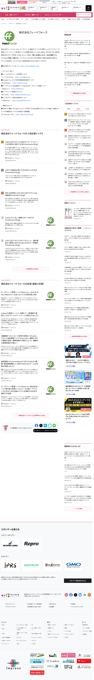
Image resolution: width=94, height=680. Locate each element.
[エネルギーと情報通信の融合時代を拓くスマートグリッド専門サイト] (68, 662)
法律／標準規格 (6, 637)
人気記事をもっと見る (32, 269)
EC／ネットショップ (21, 640)
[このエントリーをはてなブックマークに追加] (45, 425)
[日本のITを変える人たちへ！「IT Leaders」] (53, 662)
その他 (33, 643)
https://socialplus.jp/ (22, 77)
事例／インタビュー (69, 625)
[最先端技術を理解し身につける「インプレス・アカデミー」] (84, 667)
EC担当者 (33, 2)
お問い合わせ (52, 604)
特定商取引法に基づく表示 (34, 606)
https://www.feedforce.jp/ (30, 66)
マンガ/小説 (68, 631)
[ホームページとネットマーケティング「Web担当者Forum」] (68, 656)
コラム (49, 631)
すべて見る (79, 508)
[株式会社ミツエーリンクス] (10, 544)
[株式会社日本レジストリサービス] (10, 565)
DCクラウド (67, 1)
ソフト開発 (58, 1)
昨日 (68, 109)
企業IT (54, 1)
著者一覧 (11, 23)
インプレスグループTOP (77, 606)
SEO (3, 19)
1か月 (87, 109)
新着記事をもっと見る (79, 93)
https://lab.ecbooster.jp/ (25, 114)
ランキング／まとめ (53, 637)
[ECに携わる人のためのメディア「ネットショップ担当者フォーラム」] (84, 662)
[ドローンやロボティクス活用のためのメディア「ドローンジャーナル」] (68, 667)
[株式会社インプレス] (13, 664)
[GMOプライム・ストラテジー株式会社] (73, 565)
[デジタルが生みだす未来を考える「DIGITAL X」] (53, 667)
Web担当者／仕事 (36, 633)
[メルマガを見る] (66, 595)
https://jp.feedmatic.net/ (21, 100)
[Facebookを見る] (71, 595)
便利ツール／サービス (53, 634)
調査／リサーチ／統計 (74, 19)
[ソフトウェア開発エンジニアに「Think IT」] (53, 656)
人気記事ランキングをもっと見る (79, 192)
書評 (66, 628)
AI (22, 19)
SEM (18, 643)
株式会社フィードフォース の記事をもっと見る (32, 415)
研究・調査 (73, 1)
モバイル (34, 640)
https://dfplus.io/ (17, 89)
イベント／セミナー (69, 634)
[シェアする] (36, 425)
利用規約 (73, 604)
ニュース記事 (86, 628)
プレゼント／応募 (87, 631)
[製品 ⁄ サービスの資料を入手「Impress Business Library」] (37, 667)
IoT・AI (63, 1)
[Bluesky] (80, 595)
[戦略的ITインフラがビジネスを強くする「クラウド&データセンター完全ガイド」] (37, 656)
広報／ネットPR (6, 640)
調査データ (51, 628)
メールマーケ (5, 643)
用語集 (84, 634)
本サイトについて (10, 604)
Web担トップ (4, 23)
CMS (63, 19)
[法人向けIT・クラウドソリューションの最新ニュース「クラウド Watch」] (37, 662)
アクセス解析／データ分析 (38, 19)
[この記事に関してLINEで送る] (54, 425)
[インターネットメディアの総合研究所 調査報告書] (84, 656)
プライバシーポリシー (11, 606)
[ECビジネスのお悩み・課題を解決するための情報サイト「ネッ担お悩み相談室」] (37, 673)
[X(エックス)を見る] (75, 595)
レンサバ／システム (36, 637)
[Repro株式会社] (31, 544)
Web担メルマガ (43, 8)
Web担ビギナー (31, 8)
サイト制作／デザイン (53, 19)
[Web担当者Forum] (10, 596)
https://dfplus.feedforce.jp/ (20, 94)
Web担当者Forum (10, 8)
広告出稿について (77, 8)
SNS (27, 19)
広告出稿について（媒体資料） (35, 604)
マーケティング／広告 (13, 19)
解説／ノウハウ (52, 625)
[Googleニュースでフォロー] (84, 595)
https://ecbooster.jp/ (20, 83)
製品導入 (45, 2)
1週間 (78, 109)
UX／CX (19, 637)
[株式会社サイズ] (52, 565)
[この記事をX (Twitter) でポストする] (41, 425)
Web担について (65, 8)
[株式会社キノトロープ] (31, 565)
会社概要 (51, 606)
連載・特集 (53, 8)
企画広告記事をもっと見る (79, 336)
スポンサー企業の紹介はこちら (77, 580)
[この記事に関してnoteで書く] (49, 425)
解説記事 (85, 625)
